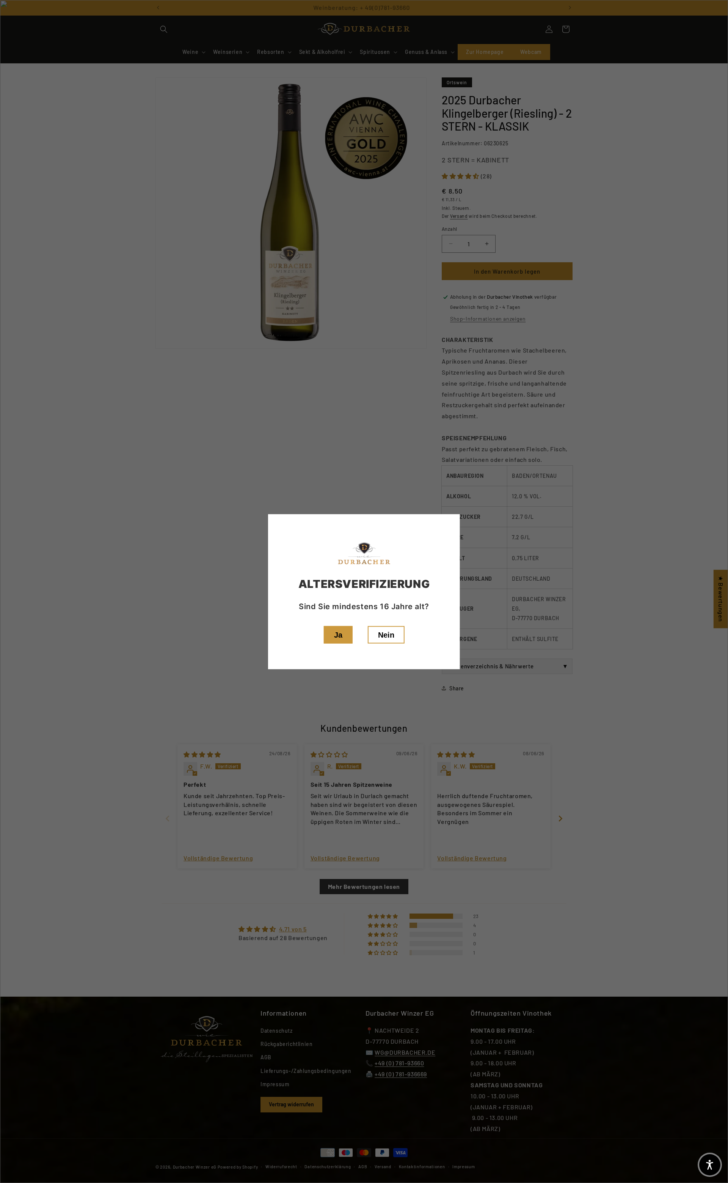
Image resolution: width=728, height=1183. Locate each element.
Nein (386, 634)
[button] (710, 1165)
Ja (338, 634)
